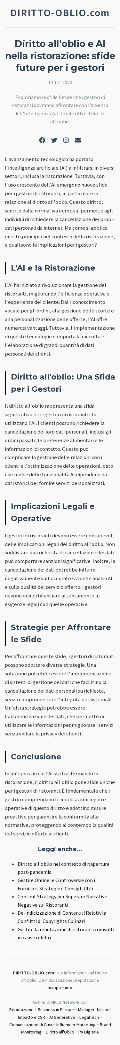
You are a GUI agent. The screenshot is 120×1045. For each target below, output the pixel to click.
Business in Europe (56, 1009)
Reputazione (21, 1009)
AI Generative (62, 1017)
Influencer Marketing (76, 1024)
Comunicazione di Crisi (30, 1024)
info (68, 987)
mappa (54, 987)
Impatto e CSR (31, 1017)
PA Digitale (88, 1032)
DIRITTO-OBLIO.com (33, 973)
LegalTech (89, 1017)
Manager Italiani (93, 1009)
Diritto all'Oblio (60, 1032)
